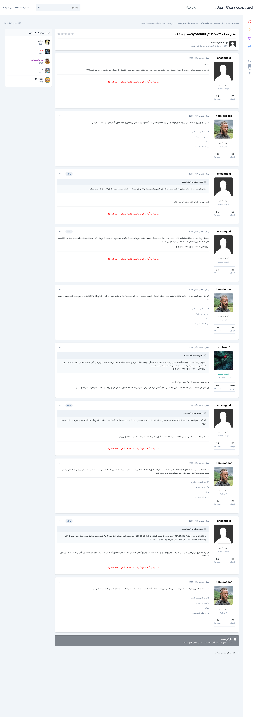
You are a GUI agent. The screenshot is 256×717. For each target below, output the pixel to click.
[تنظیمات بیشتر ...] (60, 58)
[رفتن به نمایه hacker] (47, 42)
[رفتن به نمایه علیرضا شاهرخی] (47, 61)
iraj (42, 69)
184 (217, 154)
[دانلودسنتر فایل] (249, 46)
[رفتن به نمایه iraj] (47, 70)
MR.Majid (39, 79)
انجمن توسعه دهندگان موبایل (234, 7)
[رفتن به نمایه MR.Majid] (47, 80)
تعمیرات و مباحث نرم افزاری (202, 45)
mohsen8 (224, 347)
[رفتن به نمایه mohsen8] (223, 360)
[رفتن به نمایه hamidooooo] (223, 129)
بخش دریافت (190, 7)
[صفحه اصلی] (249, 21)
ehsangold (217, 42)
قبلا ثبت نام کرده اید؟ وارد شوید (16, 7)
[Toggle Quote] (205, 182)
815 (217, 385)
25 (217, 96)
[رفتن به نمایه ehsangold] (232, 44)
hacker (40, 41)
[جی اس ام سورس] (249, 30)
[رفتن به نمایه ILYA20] (47, 51)
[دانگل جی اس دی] (249, 38)
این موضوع (50, 7)
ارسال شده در (199, 58)
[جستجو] (39, 7)
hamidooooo (224, 115)
